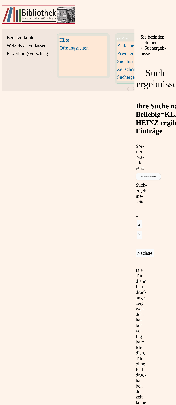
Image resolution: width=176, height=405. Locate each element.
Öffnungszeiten (74, 47)
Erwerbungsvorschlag (27, 53)
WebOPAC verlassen (26, 45)
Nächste (144, 253)
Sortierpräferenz (140, 157)
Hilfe (64, 40)
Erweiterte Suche (133, 53)
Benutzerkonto (21, 37)
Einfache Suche (132, 45)
